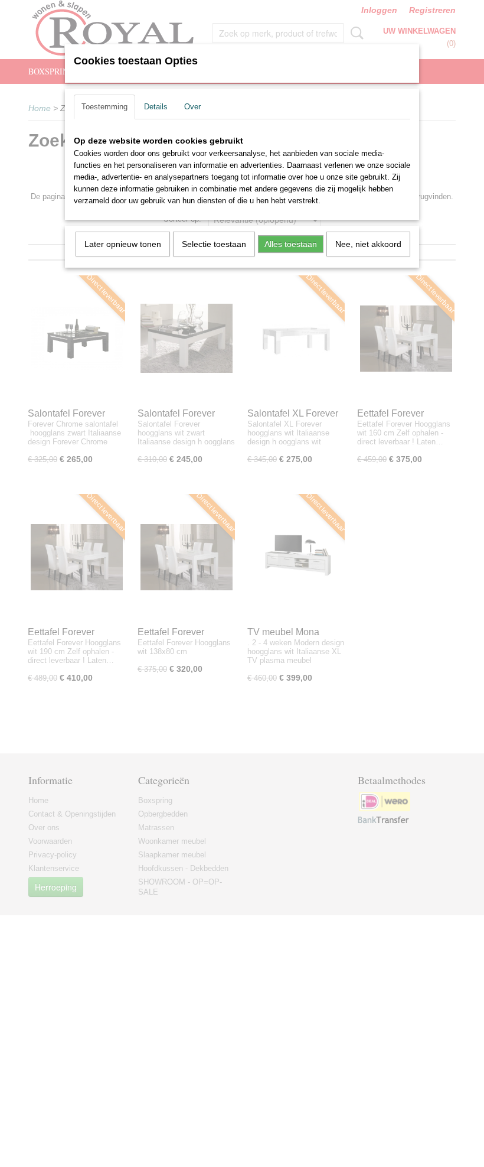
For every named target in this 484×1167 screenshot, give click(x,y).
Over (192, 106)
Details (156, 106)
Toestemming (104, 106)
